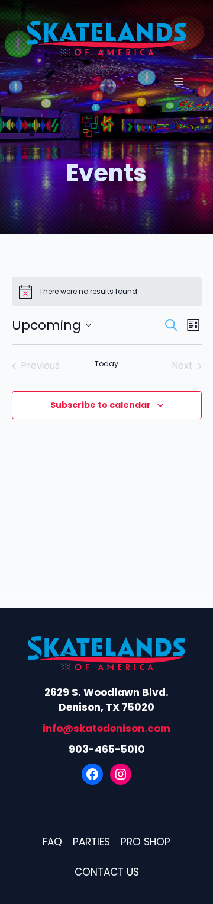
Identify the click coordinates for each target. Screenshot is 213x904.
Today (106, 364)
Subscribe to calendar (100, 405)
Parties (91, 842)
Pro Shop (145, 842)
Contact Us (107, 872)
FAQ (52, 842)
